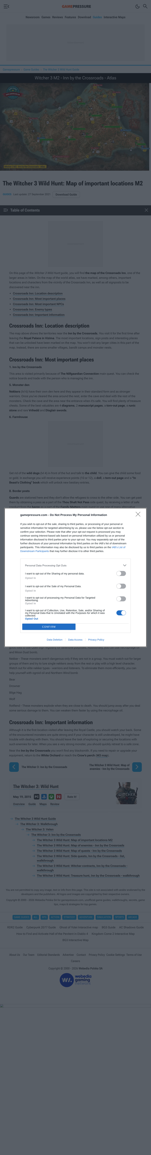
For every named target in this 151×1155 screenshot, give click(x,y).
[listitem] (75, 565)
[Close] (139, 515)
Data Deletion (54, 639)
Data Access (75, 639)
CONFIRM (49, 626)
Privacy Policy (96, 639)
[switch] (121, 573)
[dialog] (75, 577)
